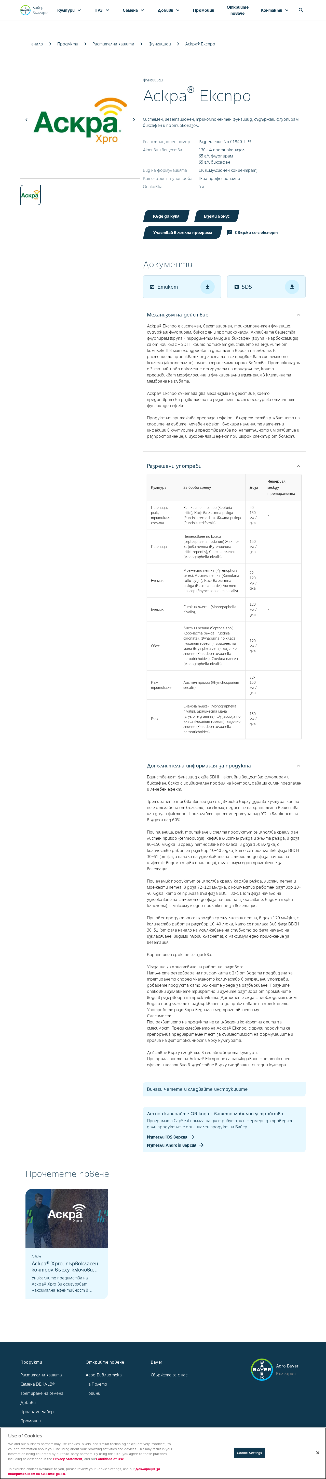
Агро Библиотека (104, 1374)
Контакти (275, 10)
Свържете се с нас (169, 1374)
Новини (93, 1393)
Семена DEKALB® (37, 1384)
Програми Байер (37, 1411)
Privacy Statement (67, 1459)
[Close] (317, 1452)
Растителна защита (41, 1374)
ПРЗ (102, 10)
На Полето (96, 1384)
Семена (134, 10)
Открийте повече (238, 10)
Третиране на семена (41, 1393)
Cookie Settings (249, 1453)
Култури (69, 10)
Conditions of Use (110, 1459)
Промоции (203, 10)
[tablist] (80, 191)
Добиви (169, 10)
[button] (224, 315)
